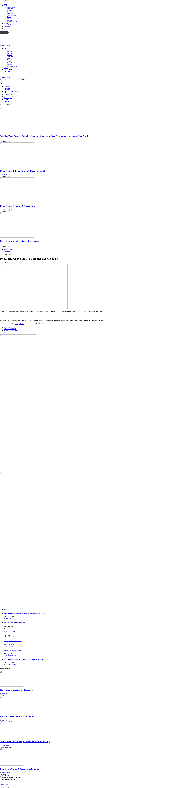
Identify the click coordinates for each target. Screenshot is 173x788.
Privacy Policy (4, 784)
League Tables (8, 25)
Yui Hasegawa (8, 98)
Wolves (6, 332)
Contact (2, 76)
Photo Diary (10, 18)
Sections (6, 5)
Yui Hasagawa (8, 99)
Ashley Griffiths (19, 324)
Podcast (9, 20)
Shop (5, 28)
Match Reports (11, 15)
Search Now (21, 79)
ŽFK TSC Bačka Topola (11, 91)
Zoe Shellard (7, 86)
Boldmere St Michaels (10, 329)
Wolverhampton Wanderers (11, 330)
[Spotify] (6, 785)
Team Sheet (7, 26)
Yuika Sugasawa (8, 96)
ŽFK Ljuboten (8, 93)
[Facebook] (0, 785)
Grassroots (10, 12)
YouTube (6, 101)
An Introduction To (12, 7)
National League (8, 249)
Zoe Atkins (7, 89)
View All (9, 104)
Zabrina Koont (8, 94)
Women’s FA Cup (12, 21)
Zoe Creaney (7, 88)
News (9, 17)
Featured (9, 10)
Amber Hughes (8, 327)
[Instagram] (4, 785)
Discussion (10, 8)
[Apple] (86, 43)
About (5, 4)
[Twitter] (86, 39)
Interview (10, 13)
